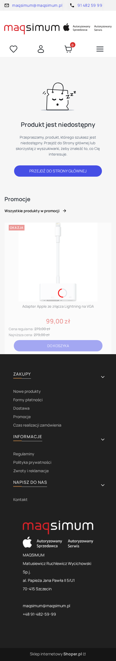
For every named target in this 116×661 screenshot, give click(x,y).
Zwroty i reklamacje (31, 470)
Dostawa (21, 408)
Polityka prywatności (32, 462)
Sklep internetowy (56, 653)
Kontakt (20, 499)
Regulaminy (23, 453)
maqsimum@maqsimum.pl (37, 5)
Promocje (22, 416)
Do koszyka (58, 345)
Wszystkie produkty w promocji (32, 210)
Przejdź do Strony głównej (57, 171)
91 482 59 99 (89, 5)
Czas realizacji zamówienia (37, 425)
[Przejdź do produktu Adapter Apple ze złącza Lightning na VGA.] (58, 262)
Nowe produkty (27, 391)
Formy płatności (28, 399)
